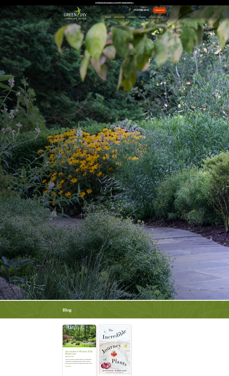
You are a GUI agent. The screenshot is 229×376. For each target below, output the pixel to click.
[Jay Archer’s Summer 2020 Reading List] (114, 326)
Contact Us (159, 10)
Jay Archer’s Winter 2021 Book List (78, 352)
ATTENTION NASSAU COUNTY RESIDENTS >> (114, 2)
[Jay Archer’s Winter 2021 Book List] (79, 326)
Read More (68, 366)
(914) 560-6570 (141, 10)
